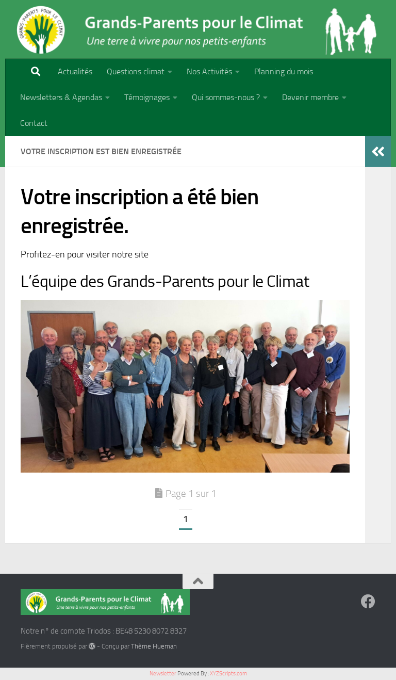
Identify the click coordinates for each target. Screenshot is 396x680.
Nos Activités (209, 71)
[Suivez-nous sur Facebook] (368, 601)
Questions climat (135, 71)
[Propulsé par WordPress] (92, 646)
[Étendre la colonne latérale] (378, 151)
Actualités (75, 71)
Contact (33, 123)
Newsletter (163, 673)
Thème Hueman (154, 646)
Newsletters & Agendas (61, 97)
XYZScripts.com (228, 673)
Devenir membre (310, 97)
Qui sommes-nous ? (226, 97)
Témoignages (147, 97)
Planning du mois (283, 71)
